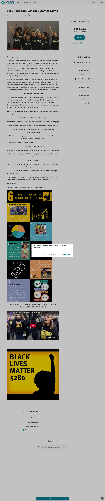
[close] (70, 246)
